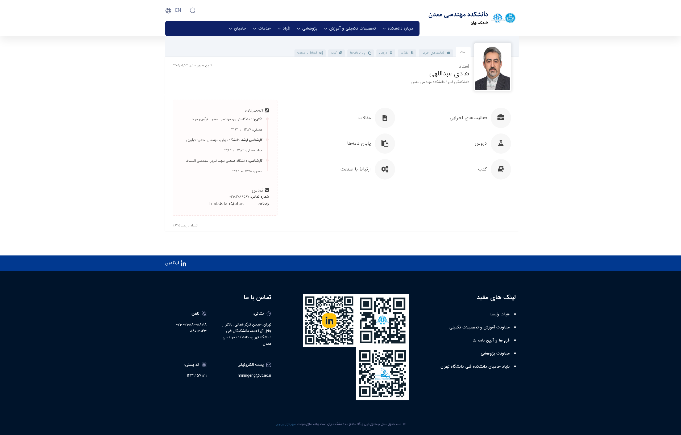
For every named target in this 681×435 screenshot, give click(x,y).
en (178, 10)
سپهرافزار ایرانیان (286, 424)
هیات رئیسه (499, 314)
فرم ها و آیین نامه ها (491, 340)
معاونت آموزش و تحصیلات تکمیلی (479, 327)
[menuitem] (397, 28)
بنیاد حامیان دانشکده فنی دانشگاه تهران (475, 366)
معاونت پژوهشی (495, 353)
